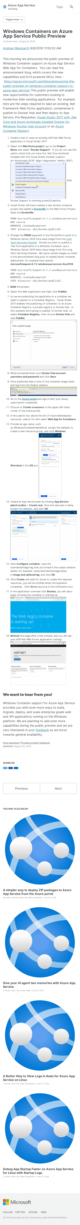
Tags (59, 7)
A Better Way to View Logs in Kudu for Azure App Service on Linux (39, 1078)
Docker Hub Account (31, 126)
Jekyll (44, 1217)
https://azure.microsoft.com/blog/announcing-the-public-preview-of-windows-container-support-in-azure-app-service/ (39, 85)
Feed (44, 1212)
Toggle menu (12, 19)
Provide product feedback (35, 742)
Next (58, 788)
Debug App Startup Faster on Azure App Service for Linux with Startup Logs (38, 1171)
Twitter (20, 1212)
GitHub (33, 1212)
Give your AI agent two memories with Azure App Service (39, 985)
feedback (42, 730)
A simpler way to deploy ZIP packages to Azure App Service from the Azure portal (37, 892)
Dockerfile (40, 209)
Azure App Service (21, 6)
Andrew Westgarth (16, 48)
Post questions (11, 742)
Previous (21, 788)
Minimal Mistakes (58, 1217)
